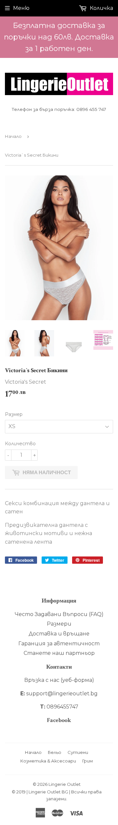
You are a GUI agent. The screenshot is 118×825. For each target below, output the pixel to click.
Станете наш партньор (59, 653)
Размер (14, 414)
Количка (100, 8)
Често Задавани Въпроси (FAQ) (59, 614)
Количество (20, 444)
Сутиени (78, 752)
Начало (13, 136)
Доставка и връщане (59, 634)
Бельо (54, 752)
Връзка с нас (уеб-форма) (59, 680)
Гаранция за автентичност (59, 643)
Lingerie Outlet (65, 784)
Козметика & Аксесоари (48, 760)
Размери (59, 624)
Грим (87, 760)
